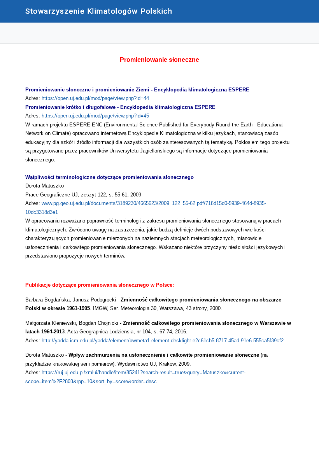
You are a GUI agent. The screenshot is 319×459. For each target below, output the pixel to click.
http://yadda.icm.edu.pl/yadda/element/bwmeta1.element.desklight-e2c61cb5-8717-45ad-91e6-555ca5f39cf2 (163, 340)
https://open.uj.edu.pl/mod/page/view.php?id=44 (95, 98)
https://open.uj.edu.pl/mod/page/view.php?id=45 (95, 116)
